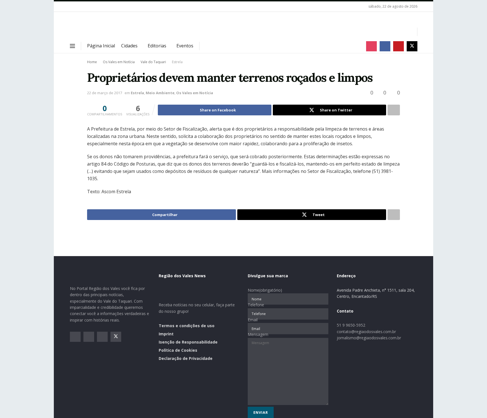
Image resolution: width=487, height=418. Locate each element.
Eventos (184, 46)
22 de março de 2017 (104, 92)
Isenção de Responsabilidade (188, 342)
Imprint (166, 333)
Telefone (256, 304)
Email (253, 319)
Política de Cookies (178, 350)
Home (92, 62)
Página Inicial (101, 46)
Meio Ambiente (160, 92)
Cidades (129, 46)
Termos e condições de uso (186, 325)
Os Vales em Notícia (119, 62)
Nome (265, 290)
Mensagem (258, 334)
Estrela (177, 62)
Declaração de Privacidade (185, 358)
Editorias (157, 46)
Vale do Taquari (153, 62)
